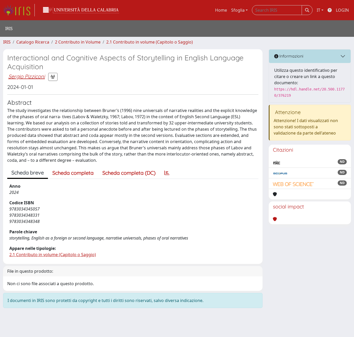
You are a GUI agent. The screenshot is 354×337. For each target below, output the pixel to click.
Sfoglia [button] (238, 10)
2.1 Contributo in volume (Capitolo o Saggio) (149, 42)
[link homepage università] (81, 10)
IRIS (7, 42)
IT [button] (318, 10)
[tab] (167, 172)
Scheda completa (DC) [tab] (128, 173)
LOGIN (342, 10)
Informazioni (290, 56)
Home (221, 10)
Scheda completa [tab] (73, 173)
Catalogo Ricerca (32, 42)
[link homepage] (19, 10)
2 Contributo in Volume (78, 42)
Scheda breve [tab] (27, 172)
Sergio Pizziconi (26, 76)
